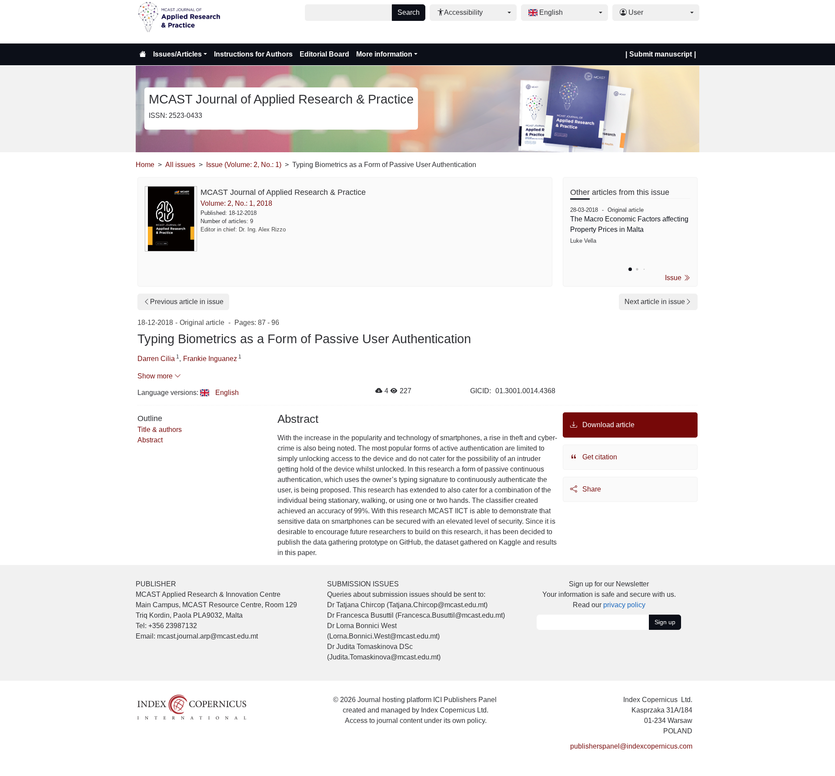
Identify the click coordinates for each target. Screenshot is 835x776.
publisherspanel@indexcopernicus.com (631, 746)
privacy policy (624, 605)
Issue (674, 277)
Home (145, 164)
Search (408, 12)
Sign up (665, 622)
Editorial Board (324, 54)
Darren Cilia (156, 358)
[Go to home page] (143, 54)
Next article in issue (655, 301)
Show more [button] (155, 376)
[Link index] (191, 706)
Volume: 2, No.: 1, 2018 (236, 203)
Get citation (599, 457)
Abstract (150, 440)
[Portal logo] (179, 21)
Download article (608, 424)
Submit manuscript (660, 54)
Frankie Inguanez (210, 358)
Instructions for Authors (253, 54)
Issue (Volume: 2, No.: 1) (243, 164)
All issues (180, 164)
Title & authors (159, 429)
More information (384, 54)
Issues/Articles (177, 54)
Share (591, 489)
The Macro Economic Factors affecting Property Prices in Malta (629, 224)
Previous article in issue (187, 301)
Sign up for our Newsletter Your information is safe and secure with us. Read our (609, 594)
